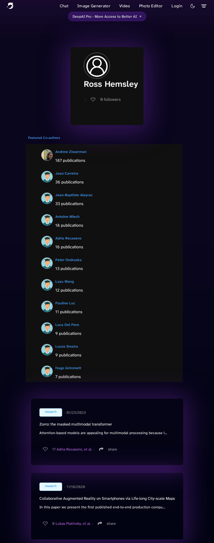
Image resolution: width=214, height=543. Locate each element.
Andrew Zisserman (71, 151)
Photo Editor (151, 6)
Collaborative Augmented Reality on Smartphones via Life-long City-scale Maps (107, 498)
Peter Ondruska (68, 259)
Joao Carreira (66, 173)
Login (176, 6)
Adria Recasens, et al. (74, 449)
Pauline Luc (65, 303)
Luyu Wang (64, 281)
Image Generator (93, 6)
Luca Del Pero (67, 324)
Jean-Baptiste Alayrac (74, 195)
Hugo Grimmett (68, 368)
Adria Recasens (68, 238)
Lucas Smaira (66, 346)
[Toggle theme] (192, 6)
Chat (64, 6)
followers (110, 99)
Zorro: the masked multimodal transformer (75, 424)
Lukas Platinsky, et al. (73, 523)
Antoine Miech (67, 216)
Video (124, 6)
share (112, 449)
